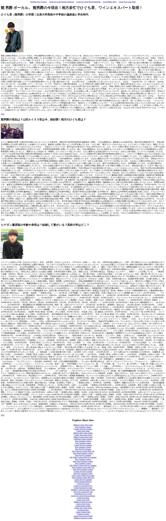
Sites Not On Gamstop (83, 449)
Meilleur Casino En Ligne (83, 502)
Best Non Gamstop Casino (83, 474)
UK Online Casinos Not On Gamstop (83, 457)
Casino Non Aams (83, 431)
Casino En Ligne (83, 484)
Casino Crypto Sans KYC (83, 486)
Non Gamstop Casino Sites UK (83, 451)
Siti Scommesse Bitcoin (83, 482)
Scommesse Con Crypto (83, 494)
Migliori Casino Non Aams (83, 425)
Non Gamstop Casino (83, 443)
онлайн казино (83, 510)
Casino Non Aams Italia (127, 2)
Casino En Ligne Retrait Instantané (61, 2)
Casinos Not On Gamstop (83, 429)
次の (3, 114)
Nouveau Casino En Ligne (83, 492)
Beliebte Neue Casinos (38, 2)
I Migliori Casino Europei (83, 439)
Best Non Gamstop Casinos (83, 453)
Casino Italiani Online (83, 506)
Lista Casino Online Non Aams (83, 476)
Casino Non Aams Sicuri (83, 435)
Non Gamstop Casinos (83, 427)
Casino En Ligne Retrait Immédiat (88, 2)
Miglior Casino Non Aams (83, 437)
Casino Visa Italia (83, 498)
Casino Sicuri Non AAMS (83, 516)
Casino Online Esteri (83, 512)
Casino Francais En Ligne (83, 488)
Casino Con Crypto (83, 504)
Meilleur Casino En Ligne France (83, 490)
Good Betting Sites (109, 2)
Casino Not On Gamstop (83, 445)
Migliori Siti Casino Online (83, 433)
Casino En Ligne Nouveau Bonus (83, 496)
